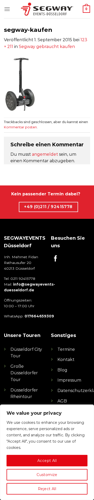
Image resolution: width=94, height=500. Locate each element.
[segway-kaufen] (20, 83)
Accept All (47, 460)
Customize (47, 474)
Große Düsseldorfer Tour (24, 373)
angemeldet (45, 154)
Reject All (47, 488)
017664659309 (39, 316)
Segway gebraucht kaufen (47, 46)
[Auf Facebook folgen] (55, 259)
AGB (62, 401)
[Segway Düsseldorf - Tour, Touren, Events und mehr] (47, 9)
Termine (66, 349)
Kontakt (65, 359)
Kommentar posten (20, 127)
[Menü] (7, 9)
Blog (62, 370)
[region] (47, 452)
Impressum (69, 380)
